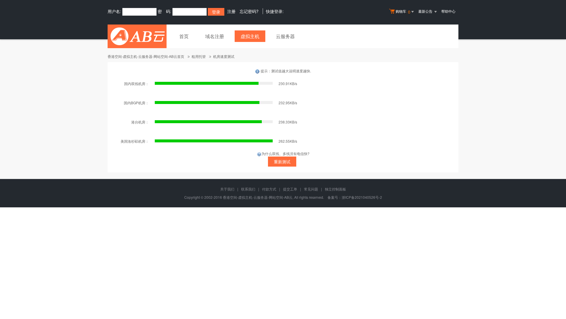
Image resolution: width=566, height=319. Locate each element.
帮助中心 (448, 11)
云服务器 (285, 36)
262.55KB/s (288, 141)
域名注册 (214, 36)
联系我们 (248, 188)
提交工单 (290, 188)
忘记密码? (249, 11)
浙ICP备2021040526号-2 (362, 197)
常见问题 (311, 188)
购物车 (403, 12)
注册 (231, 11)
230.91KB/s (288, 83)
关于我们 (227, 188)
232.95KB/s (288, 102)
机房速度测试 (223, 56)
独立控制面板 (335, 188)
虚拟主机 (250, 36)
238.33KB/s (288, 121)
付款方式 (269, 188)
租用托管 (199, 56)
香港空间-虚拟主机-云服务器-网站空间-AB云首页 (146, 56)
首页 (184, 36)
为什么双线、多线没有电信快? (285, 153)
